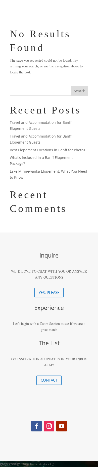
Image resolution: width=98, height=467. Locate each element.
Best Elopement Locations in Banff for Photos (47, 150)
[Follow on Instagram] (49, 426)
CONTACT (49, 380)
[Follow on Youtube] (61, 426)
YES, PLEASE (49, 292)
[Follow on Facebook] (36, 426)
